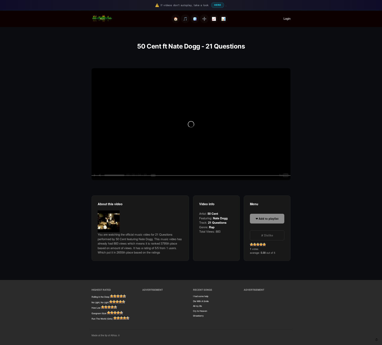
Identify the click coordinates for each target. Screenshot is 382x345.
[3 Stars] (257, 244)
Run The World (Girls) (102, 318)
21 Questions (217, 222)
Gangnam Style (99, 313)
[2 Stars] (254, 244)
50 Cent (213, 213)
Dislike (268, 235)
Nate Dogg (220, 218)
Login (287, 18)
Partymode (194, 18)
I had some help (200, 296)
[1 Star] (251, 244)
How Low (96, 307)
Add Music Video (204, 18)
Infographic (223, 18)
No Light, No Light (100, 302)
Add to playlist (269, 219)
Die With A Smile (201, 301)
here (217, 4)
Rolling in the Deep (100, 296)
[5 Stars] (264, 244)
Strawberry (198, 315)
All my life (197, 305)
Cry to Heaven (200, 310)
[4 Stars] (261, 244)
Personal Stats (214, 18)
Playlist (185, 18)
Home (175, 18)
